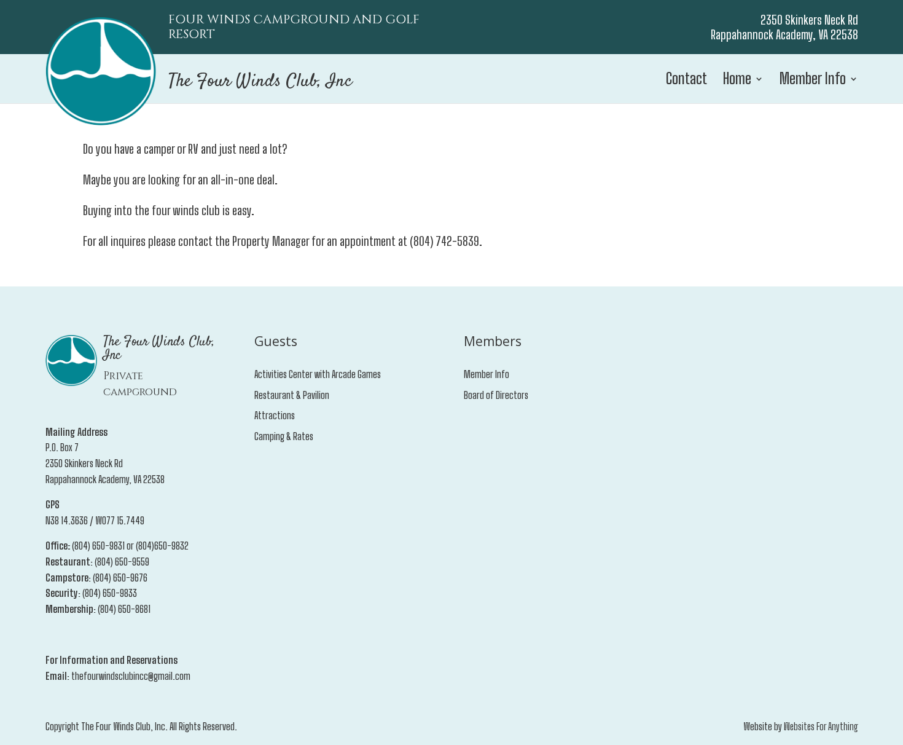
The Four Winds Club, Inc (260, 81)
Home (737, 80)
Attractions (274, 415)
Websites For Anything (821, 726)
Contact (686, 80)
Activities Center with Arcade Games (317, 374)
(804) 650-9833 (109, 593)
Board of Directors (496, 395)
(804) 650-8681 (124, 609)
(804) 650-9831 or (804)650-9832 (130, 545)
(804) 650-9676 (120, 577)
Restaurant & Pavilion (291, 395)
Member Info (813, 80)
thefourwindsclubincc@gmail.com (130, 676)
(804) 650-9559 (122, 561)
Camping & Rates (283, 436)
